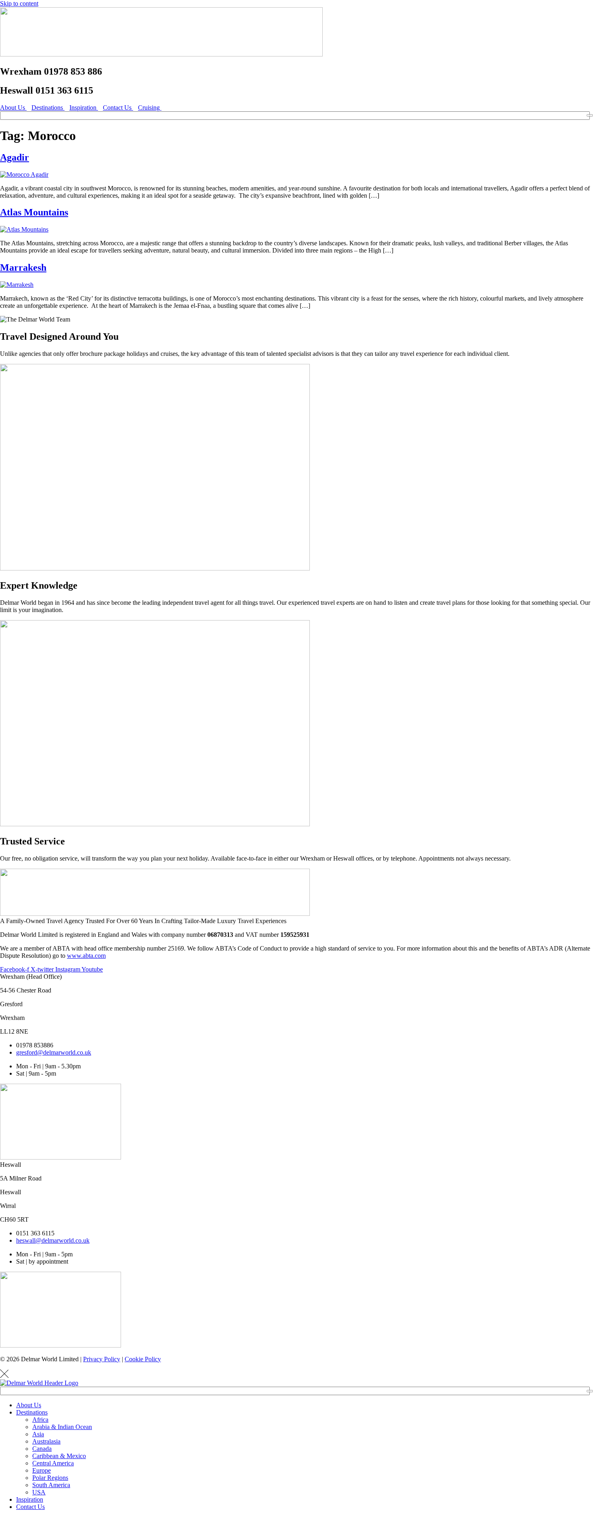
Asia (38, 1434)
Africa (40, 1419)
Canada (42, 1448)
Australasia (46, 1441)
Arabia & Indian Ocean (62, 1426)
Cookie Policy (143, 1359)
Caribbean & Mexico (59, 1455)
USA (39, 1492)
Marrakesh (23, 267)
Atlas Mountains (34, 212)
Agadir (14, 157)
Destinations (32, 1412)
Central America (53, 1463)
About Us (28, 1405)
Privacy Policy (101, 1359)
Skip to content (19, 3)
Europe (41, 1470)
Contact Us (30, 1506)
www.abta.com (86, 955)
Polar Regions (50, 1477)
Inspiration (29, 1499)
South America (51, 1484)
